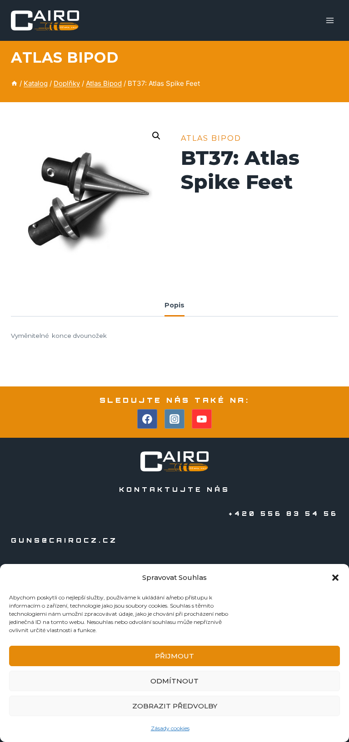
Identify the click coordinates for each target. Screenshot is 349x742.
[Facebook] (147, 419)
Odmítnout (174, 681)
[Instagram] (174, 419)
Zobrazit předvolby (174, 706)
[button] (335, 577)
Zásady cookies (170, 728)
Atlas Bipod (64, 57)
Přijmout (174, 656)
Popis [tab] (174, 305)
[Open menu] (329, 20)
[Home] (14, 83)
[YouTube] (202, 419)
